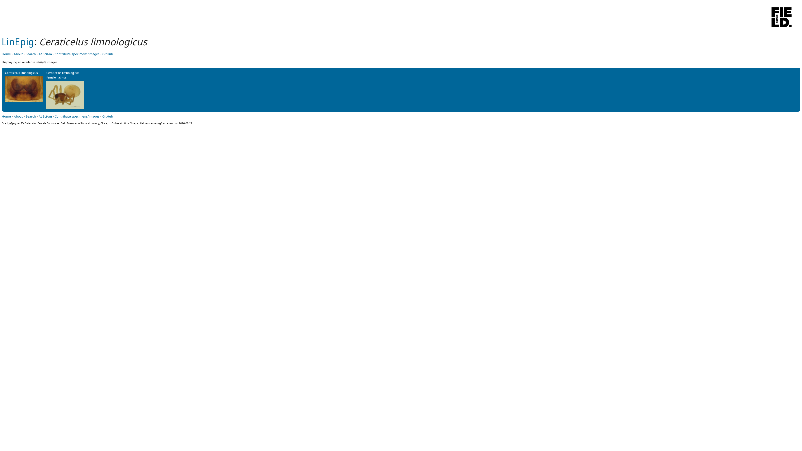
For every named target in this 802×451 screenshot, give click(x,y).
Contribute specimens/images (77, 54)
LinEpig (18, 41)
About (18, 54)
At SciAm (45, 54)
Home (6, 54)
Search (31, 54)
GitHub (107, 54)
